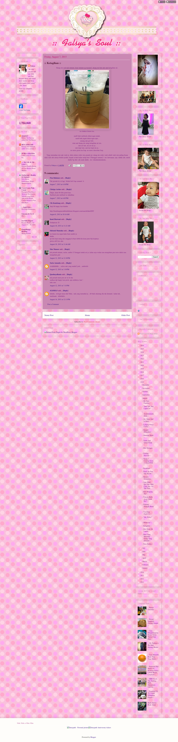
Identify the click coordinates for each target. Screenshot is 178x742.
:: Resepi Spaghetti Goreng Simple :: (153, 622)
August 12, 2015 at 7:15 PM (59, 285)
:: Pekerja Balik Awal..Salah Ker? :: (147, 499)
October (145, 391)
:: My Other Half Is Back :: (148, 420)
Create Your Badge (24, 110)
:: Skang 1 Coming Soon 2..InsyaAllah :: (147, 462)
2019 (142, 368)
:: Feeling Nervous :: (146, 454)
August (145, 398)
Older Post (125, 315)
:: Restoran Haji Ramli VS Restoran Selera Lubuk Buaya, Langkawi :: (153, 670)
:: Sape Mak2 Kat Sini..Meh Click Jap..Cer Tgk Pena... (147, 485)
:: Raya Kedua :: (147, 544)
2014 (142, 572)
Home (87, 315)
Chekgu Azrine (55, 189)
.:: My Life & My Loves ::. (28, 163)
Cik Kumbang (55, 203)
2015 (142, 382)
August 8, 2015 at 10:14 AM (59, 214)
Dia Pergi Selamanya (28, 209)
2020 (142, 365)
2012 (142, 579)
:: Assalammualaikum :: (148, 414)
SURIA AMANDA (28, 153)
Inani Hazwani (55, 219)
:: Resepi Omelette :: (151, 608)
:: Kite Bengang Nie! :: (147, 492)
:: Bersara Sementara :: (147, 478)
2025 (142, 349)
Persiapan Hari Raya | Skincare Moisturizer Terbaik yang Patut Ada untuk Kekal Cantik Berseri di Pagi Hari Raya (29, 197)
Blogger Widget (154, 333)
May (144, 555)
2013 (142, 575)
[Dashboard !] (171, 2)
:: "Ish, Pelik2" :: (147, 518)
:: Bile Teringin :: (147, 449)
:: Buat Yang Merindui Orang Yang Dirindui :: (147, 537)
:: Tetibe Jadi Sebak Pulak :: (147, 442)
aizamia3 (25, 136)
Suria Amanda (55, 263)
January (145, 568)
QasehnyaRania (55, 274)
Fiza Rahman (55, 178)
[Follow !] (161, 2)
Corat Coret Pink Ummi (28, 189)
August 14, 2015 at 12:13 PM (60, 299)
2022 (142, 359)
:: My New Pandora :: (146, 402)
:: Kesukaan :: (146, 468)
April (144, 558)
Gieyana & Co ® (28, 214)
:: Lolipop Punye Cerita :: (148, 425)
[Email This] (74, 165)
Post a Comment (53, 304)
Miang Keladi (26, 233)
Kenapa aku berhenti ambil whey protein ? (28, 147)
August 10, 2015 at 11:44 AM (60, 244)
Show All (34, 237)
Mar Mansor (54, 249)
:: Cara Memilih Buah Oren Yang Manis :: (153, 657)
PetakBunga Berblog (26, 230)
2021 (142, 362)
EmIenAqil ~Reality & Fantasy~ (29, 176)
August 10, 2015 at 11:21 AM (60, 226)
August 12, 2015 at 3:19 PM (59, 269)
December (146, 385)
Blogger (93, 737)
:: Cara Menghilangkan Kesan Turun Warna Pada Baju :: (153, 635)
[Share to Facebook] (81, 165)
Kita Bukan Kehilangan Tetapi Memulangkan (28, 181)
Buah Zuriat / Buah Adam (152, 704)
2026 (142, 345)
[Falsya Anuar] (21, 107)
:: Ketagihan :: (147, 526)
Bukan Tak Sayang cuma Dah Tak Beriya (29, 139)
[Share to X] (78, 165)
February (145, 564)
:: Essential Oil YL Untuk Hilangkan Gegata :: (153, 694)
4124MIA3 (54, 290)
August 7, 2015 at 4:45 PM (59, 198)
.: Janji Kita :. (27, 207)
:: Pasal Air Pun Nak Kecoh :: (147, 472)
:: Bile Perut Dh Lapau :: (147, 530)
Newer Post (49, 315)
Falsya (54, 165)
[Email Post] (69, 165)
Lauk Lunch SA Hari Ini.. (28, 156)
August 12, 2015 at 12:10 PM (60, 258)
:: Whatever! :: (147, 522)
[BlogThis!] (76, 165)
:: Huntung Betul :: (147, 436)
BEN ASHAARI (27, 144)
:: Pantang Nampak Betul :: (148, 506)
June (144, 551)
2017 (142, 375)
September (146, 395)
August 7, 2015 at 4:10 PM (59, 184)
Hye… (24, 216)
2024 (142, 352)
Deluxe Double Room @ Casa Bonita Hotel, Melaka (29, 168)
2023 (142, 355)
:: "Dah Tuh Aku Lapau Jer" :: (147, 407)
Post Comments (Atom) (92, 322)
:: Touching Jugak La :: (146, 513)
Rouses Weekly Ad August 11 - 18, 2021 (28, 224)
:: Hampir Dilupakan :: (147, 431)
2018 (142, 372)
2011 (142, 582)
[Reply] (68, 178)
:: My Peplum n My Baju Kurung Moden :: (153, 646)
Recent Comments (145, 333)
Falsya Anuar (23, 103)
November (146, 388)
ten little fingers (27, 220)
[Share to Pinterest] (83, 165)
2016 (142, 378)
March (144, 561)
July (144, 548)
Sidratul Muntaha (56, 230)
